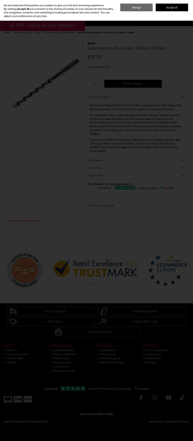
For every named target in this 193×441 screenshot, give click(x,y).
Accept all (171, 7)
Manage (136, 7)
